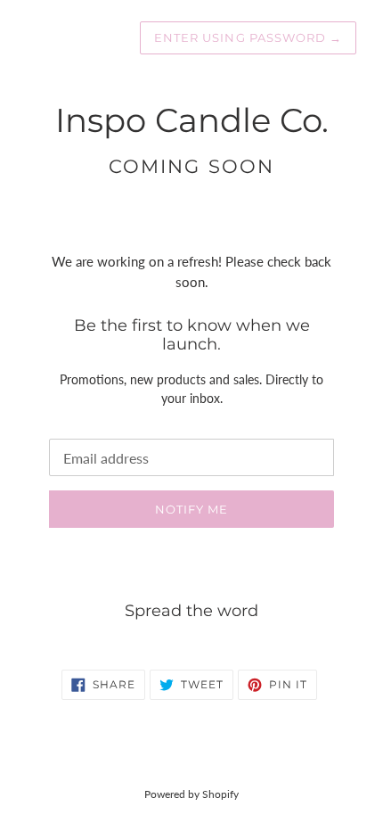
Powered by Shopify (191, 794)
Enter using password (248, 37)
